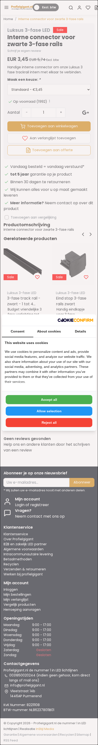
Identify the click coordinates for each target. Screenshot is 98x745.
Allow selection (49, 411)
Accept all (49, 400)
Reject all (49, 422)
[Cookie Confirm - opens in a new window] (75, 320)
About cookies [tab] (49, 331)
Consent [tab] (17, 331)
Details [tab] (80, 331)
